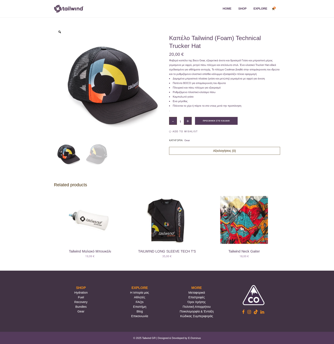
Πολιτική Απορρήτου (197, 306)
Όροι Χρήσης (197, 302)
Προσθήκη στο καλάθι (216, 121)
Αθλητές (139, 297)
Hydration (81, 292)
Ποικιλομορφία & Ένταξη (197, 311)
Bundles (81, 306)
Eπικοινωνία (139, 316)
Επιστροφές (196, 297)
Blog (140, 311)
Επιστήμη (139, 306)
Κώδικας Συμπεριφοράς (196, 316)
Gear (187, 140)
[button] (183, 131)
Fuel (81, 297)
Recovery (81, 302)
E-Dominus (194, 338)
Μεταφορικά (196, 292)
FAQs (140, 302)
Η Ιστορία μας (139, 292)
